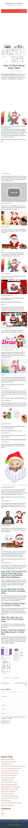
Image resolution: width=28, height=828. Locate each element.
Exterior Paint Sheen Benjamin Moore (9, 784)
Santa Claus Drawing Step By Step (18, 656)
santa (17, 678)
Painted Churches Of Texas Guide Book (9, 773)
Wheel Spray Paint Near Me (7, 780)
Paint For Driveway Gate (6, 764)
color (2, 811)
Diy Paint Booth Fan (5, 682)
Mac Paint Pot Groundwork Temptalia (9, 796)
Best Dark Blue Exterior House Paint (9, 775)
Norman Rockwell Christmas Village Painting (10, 787)
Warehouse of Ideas (14, 3)
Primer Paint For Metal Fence (7, 793)
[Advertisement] (14, 29)
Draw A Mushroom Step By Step (21, 683)
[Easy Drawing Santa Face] (6, 652)
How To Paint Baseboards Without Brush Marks (11, 803)
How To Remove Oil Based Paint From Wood (11, 768)
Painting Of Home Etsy (6, 800)
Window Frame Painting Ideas (7, 805)
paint (2, 815)
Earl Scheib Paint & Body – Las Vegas (9, 789)
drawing (7, 678)
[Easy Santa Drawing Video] (6, 665)
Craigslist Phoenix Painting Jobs (8, 791)
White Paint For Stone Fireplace (8, 777)
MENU (24, 11)
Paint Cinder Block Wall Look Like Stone (10, 798)
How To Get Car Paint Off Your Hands (9, 782)
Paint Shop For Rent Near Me (7, 759)
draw (15, 678)
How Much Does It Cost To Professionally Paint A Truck (13, 766)
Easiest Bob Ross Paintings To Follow (9, 771)
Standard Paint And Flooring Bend (8, 761)
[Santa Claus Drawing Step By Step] (18, 652)
